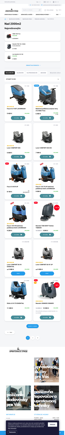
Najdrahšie (20, 72)
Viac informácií (12, 428)
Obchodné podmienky (10, 2)
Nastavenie (12, 432)
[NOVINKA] (47, 95)
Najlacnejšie (10, 72)
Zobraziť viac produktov (32, 65)
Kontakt (8, 418)
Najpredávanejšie (32, 72)
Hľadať (39, 10)
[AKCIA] (18, 173)
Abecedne (43, 72)
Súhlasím (52, 424)
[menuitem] (12, 14)
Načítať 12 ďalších (32, 326)
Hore (11, 332)
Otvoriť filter (11, 79)
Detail (18, 273)
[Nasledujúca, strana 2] (33, 338)
